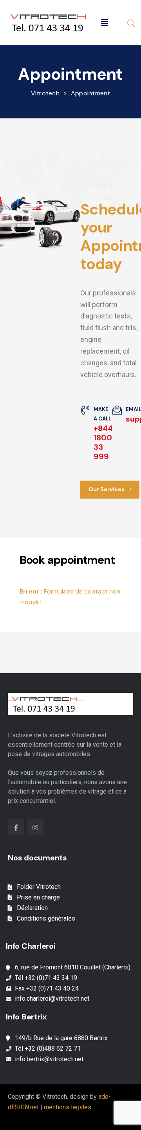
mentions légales (67, 1107)
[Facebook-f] (16, 827)
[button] (109, 490)
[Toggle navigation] (104, 23)
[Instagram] (35, 827)
